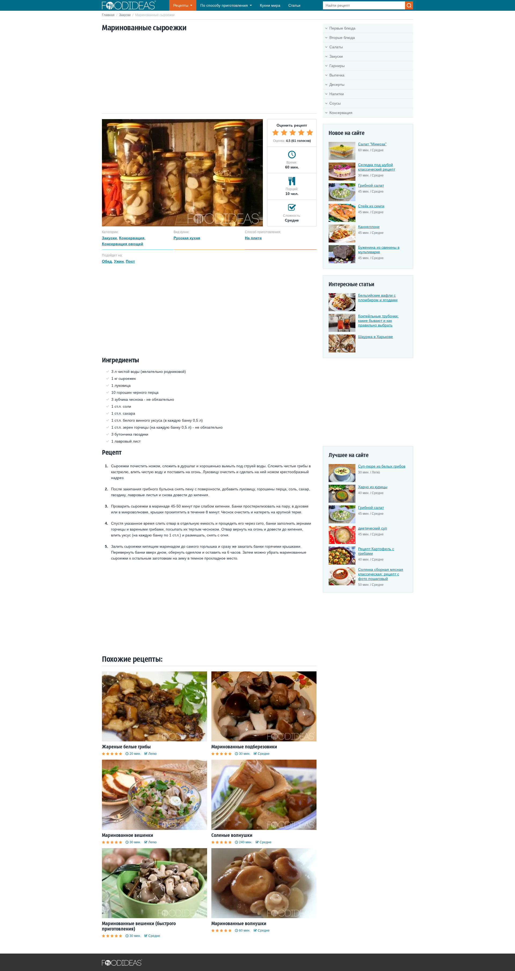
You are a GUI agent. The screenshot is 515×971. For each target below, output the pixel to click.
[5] (310, 132)
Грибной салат (371, 185)
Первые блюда (342, 28)
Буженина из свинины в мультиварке (378, 249)
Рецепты (180, 5)
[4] (301, 132)
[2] (284, 132)
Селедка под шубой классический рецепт (376, 167)
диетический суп (372, 528)
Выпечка (336, 75)
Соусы (335, 103)
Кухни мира (270, 5)
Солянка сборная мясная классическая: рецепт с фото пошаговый (380, 574)
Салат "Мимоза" (372, 144)
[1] (275, 132)
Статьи (294, 5)
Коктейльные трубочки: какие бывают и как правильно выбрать (378, 320)
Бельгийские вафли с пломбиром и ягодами (378, 297)
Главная (108, 15)
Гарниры (337, 66)
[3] (292, 132)
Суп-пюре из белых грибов (381, 466)
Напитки (336, 94)
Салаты (336, 47)
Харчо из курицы (372, 487)
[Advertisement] (209, 73)
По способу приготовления (224, 5)
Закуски (125, 15)
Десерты (336, 84)
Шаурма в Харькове (375, 336)
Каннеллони (369, 227)
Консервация (340, 113)
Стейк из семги (371, 206)
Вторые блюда (342, 37)
